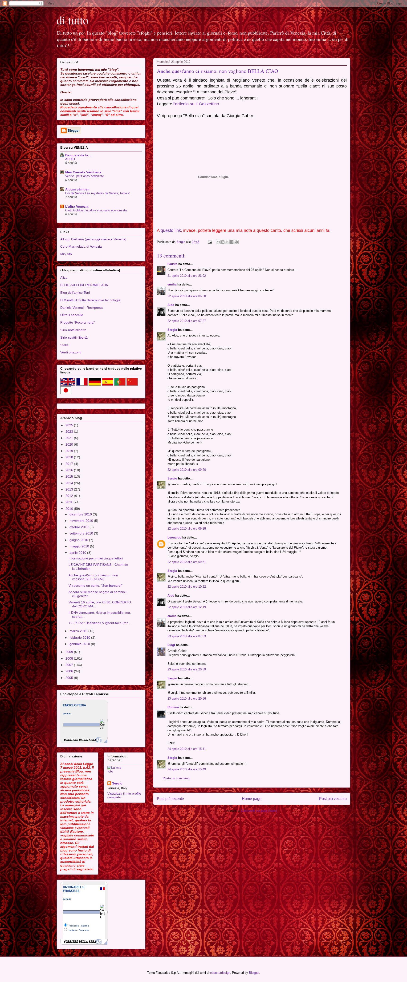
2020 (69, 444)
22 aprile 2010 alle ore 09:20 (186, 469)
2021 (69, 438)
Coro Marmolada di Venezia (81, 246)
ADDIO (70, 159)
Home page (251, 799)
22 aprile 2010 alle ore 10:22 (186, 586)
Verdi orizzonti (70, 352)
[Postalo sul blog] (222, 242)
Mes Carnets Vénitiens (83, 172)
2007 (69, 665)
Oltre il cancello (71, 315)
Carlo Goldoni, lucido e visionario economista (96, 210)
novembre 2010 (81, 521)
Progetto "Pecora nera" (77, 322)
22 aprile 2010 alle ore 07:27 (186, 321)
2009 (69, 652)
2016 (69, 470)
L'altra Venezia (76, 206)
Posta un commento (176, 778)
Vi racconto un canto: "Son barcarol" (95, 585)
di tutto (73, 19)
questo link (171, 230)
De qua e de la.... (78, 155)
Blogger (254, 972)
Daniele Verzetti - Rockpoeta (81, 307)
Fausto (172, 264)
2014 (69, 483)
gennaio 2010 (80, 644)
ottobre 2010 (79, 527)
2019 (69, 451)
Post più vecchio (333, 799)
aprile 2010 (78, 552)
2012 (69, 496)
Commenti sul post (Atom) (259, 810)
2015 (69, 476)
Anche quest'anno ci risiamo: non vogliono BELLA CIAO (93, 577)
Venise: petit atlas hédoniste (84, 176)
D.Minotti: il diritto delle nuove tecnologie (90, 300)
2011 (69, 502)
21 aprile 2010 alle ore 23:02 (186, 275)
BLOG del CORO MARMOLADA (84, 285)
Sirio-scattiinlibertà (74, 337)
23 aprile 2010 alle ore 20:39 (186, 669)
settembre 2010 (81, 533)
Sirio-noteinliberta (73, 330)
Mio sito (66, 254)
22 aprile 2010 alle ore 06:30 (186, 296)
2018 (69, 457)
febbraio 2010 (80, 637)
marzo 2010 (78, 631)
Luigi (171, 645)
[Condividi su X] (227, 242)
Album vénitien (77, 189)
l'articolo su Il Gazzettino (196, 104)
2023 (69, 431)
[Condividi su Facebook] (231, 242)
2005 (69, 678)
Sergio (172, 330)
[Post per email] (209, 242)
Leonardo (174, 537)
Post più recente (170, 799)
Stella (64, 345)
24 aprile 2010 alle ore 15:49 (186, 769)
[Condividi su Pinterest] (236, 242)
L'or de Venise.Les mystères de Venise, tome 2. (97, 193)
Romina (173, 707)
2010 (69, 509)
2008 (69, 658)
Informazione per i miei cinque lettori (96, 558)
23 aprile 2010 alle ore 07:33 (186, 636)
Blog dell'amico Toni (75, 292)
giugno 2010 (79, 540)
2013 (69, 489)
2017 (69, 464)
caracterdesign (220, 972)
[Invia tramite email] (218, 242)
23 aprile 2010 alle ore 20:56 (186, 698)
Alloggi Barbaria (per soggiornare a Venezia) (93, 239)
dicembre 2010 (81, 514)
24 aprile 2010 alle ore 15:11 (186, 749)
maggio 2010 (79, 546)
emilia (171, 284)
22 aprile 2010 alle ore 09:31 (186, 562)
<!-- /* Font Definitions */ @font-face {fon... (100, 623)
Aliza (63, 277)
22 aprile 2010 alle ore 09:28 (186, 528)
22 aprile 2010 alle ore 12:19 (186, 607)
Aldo (170, 305)
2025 (69, 425)
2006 (69, 671)
